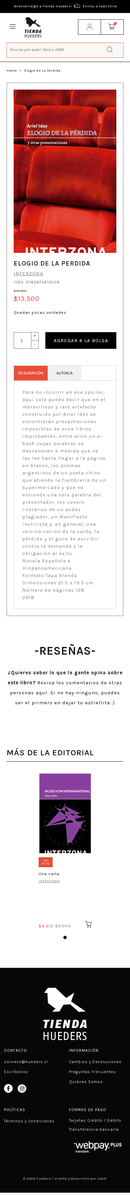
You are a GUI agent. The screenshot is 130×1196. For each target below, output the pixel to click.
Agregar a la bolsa (81, 340)
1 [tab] (65, 937)
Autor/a (64, 373)
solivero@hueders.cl (26, 1061)
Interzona (28, 274)
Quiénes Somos (86, 1081)
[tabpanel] (65, 850)
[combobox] (65, 49)
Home (12, 71)
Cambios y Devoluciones (95, 1061)
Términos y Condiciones (29, 1121)
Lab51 (102, 1179)
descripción (30, 373)
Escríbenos (16, 1071)
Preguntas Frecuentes (92, 1071)
